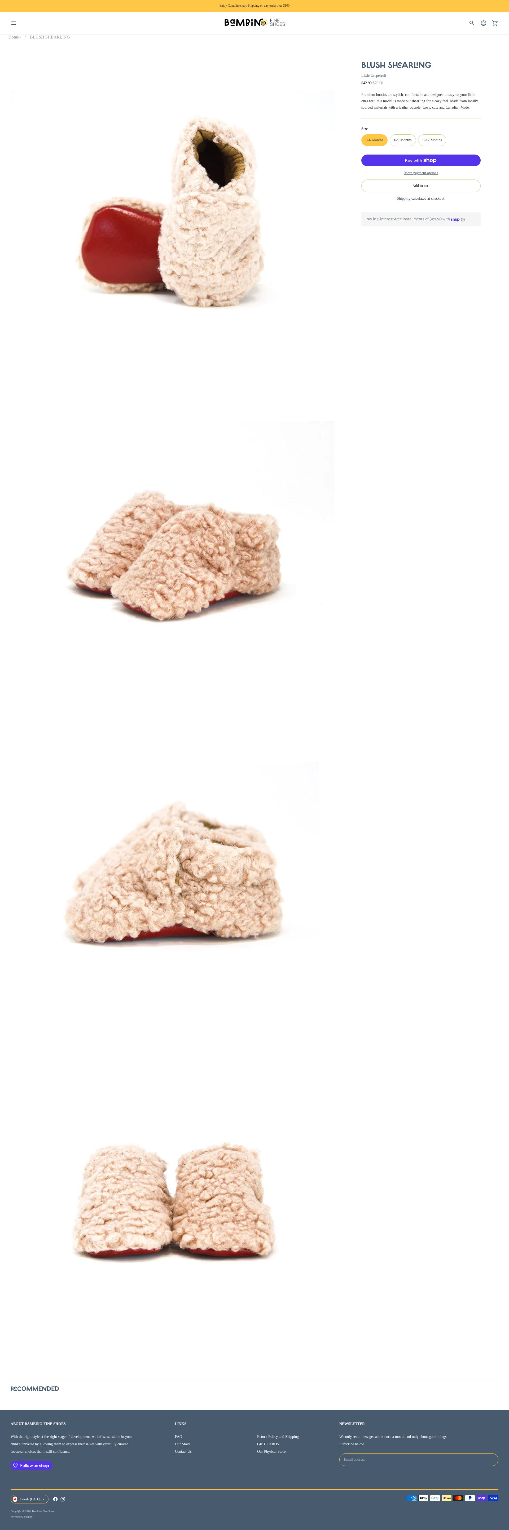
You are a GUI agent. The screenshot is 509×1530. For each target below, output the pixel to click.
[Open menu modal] (14, 23)
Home (13, 37)
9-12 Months (432, 140)
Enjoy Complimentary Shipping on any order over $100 (254, 5)
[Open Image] (173, 212)
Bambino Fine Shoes (43, 1511)
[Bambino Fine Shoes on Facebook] (55, 1499)
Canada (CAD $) (30, 1499)
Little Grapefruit (373, 76)
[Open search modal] (472, 23)
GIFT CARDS (268, 1444)
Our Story (182, 1444)
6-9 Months (402, 140)
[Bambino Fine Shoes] (254, 23)
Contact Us (183, 1452)
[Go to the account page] (483, 23)
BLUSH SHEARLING (50, 37)
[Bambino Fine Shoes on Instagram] (62, 1499)
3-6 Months (374, 140)
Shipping (403, 198)
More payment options (421, 173)
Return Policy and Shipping (278, 1437)
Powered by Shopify (21, 1516)
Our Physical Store (271, 1452)
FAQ (178, 1437)
